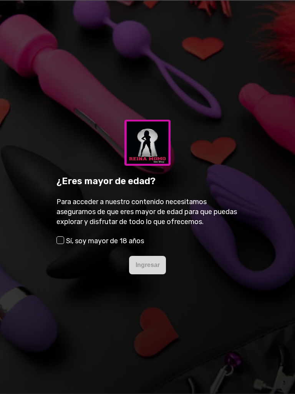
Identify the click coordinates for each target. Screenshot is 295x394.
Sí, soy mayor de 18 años (105, 241)
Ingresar (148, 265)
